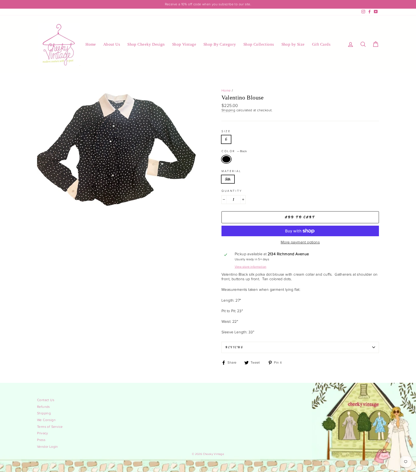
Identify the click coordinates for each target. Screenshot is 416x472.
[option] (208, 4)
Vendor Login (47, 447)
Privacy (42, 433)
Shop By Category (219, 44)
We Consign (46, 420)
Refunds (43, 407)
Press (41, 440)
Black (226, 159)
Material (231, 171)
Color (234, 151)
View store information (250, 267)
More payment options (300, 242)
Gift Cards (321, 44)
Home (90, 44)
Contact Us (45, 400)
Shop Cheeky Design (146, 44)
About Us (111, 44)
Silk (228, 179)
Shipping (228, 110)
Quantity (231, 191)
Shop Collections (258, 44)
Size (226, 131)
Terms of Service (50, 427)
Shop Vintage (184, 44)
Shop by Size (293, 44)
